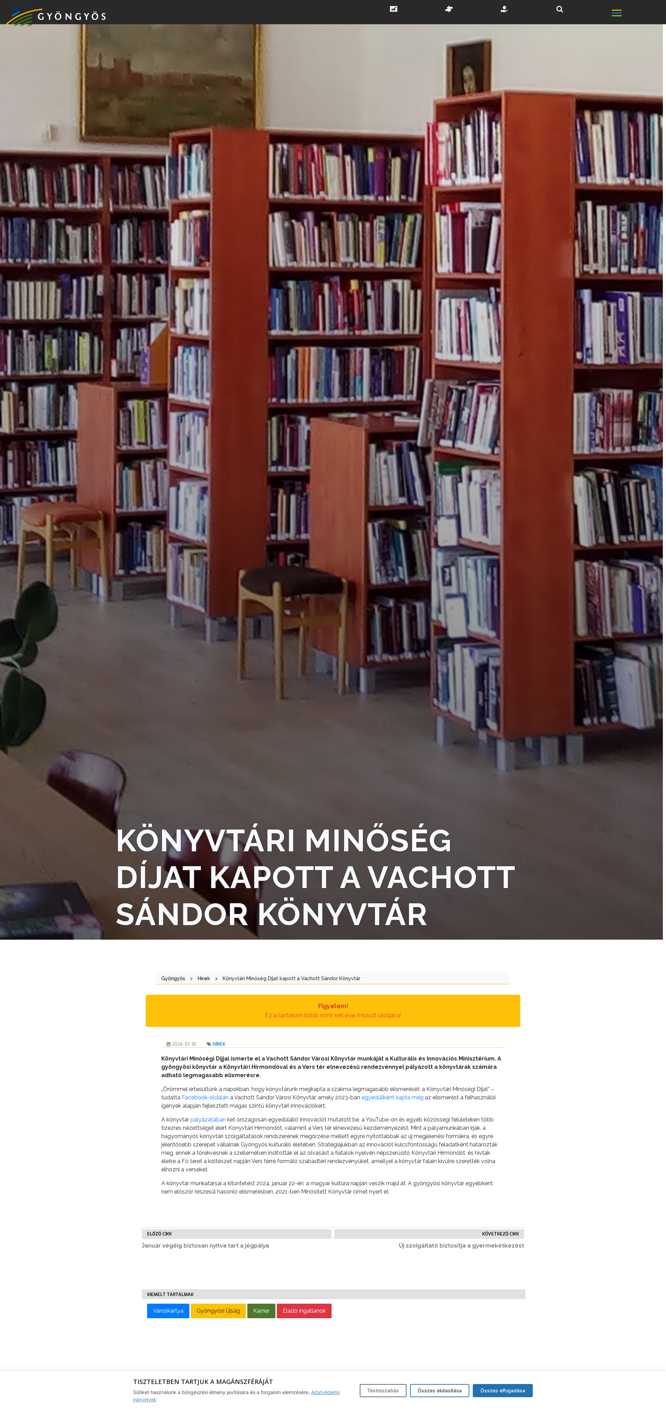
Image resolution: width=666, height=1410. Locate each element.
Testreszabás (383, 1390)
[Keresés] (559, 9)
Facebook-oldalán (205, 1097)
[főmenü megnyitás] (638, 14)
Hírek (219, 1044)
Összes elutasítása (440, 1390)
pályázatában (208, 1119)
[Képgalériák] (394, 10)
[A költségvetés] (505, 10)
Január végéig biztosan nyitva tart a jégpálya (205, 1245)
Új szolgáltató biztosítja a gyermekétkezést (461, 1245)
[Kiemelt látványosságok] (449, 10)
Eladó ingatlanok (304, 1310)
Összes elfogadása (502, 1390)
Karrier (261, 1310)
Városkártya (168, 1310)
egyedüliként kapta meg (392, 1097)
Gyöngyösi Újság (218, 1310)
